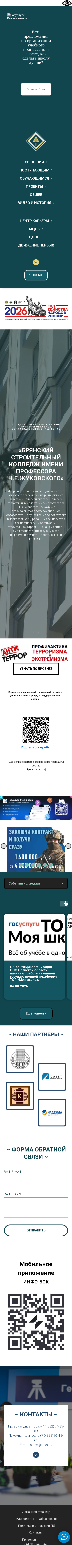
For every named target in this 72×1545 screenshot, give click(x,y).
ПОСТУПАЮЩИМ (34, 170)
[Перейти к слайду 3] (33, 865)
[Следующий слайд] (68, 846)
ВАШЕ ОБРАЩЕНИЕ (18, 1194)
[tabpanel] (36, 957)
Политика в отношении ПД (36, 1526)
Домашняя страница (36, 1512)
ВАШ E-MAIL (13, 1172)
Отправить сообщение (36, 89)
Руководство (25, 1519)
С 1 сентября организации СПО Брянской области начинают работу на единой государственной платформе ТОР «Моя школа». (33, 973)
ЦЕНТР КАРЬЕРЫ (34, 221)
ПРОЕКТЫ (34, 186)
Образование (48, 1519)
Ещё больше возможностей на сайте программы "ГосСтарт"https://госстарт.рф (36, 765)
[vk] (36, 262)
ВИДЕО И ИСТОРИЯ (34, 203)
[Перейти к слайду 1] (21, 865)
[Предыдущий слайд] (4, 846)
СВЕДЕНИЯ (34, 162)
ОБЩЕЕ (36, 195)
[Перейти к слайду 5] (45, 865)
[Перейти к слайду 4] (39, 865)
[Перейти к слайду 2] (27, 865)
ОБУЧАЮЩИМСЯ (34, 178)
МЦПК (34, 229)
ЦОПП (34, 237)
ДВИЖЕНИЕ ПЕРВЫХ (36, 245)
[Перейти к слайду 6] (51, 865)
